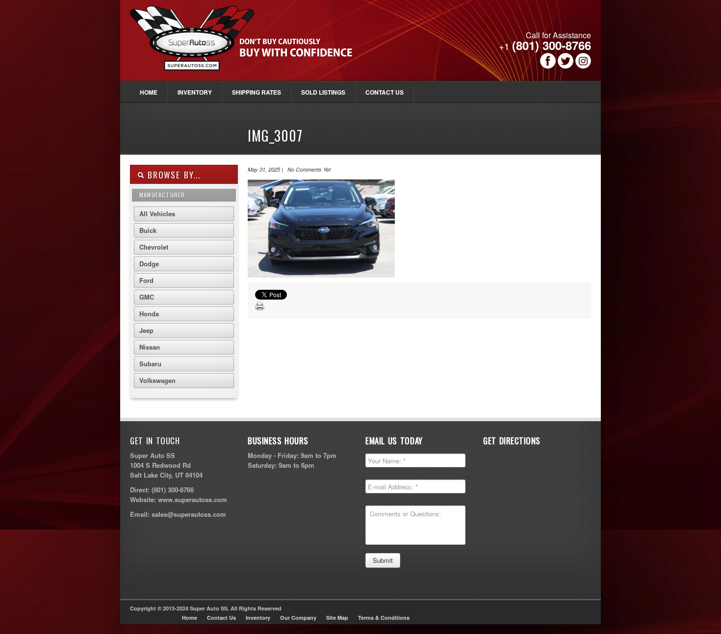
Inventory (195, 92)
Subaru (150, 363)
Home (148, 92)
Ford (146, 280)
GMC (146, 297)
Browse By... (172, 175)
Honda (149, 313)
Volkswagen (157, 380)
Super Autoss (252, 45)
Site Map (337, 617)
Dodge (149, 263)
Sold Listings (323, 92)
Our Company (298, 617)
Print (260, 306)
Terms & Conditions (384, 617)
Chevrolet (153, 247)
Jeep (146, 330)
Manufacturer (162, 195)
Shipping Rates (256, 92)
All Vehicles (157, 213)
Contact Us (384, 92)
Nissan (149, 347)
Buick (147, 230)
